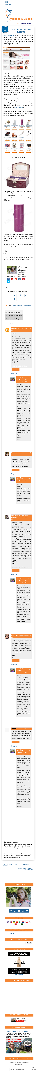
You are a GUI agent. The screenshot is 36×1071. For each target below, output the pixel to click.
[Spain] (17, 922)
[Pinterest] (23, 911)
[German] (14, 922)
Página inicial (26, 864)
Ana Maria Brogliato (22, 269)
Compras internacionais (18, 305)
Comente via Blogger (14, 312)
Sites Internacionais (18, 307)
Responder (15, 369)
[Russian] (27, 922)
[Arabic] (22, 924)
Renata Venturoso (16, 453)
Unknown (14, 328)
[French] (11, 922)
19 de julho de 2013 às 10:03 (23, 728)
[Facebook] (11, 911)
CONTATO (8, 4)
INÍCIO (7, 2)
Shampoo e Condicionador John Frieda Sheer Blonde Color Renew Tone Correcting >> (25, 868)
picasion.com (19, 974)
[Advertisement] (19, 999)
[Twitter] (27, 911)
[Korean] (19, 924)
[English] (8, 922)
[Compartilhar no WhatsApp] (20, 299)
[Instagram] (19, 911)
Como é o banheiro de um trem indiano (17, 1031)
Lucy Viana (14, 635)
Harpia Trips (12, 933)
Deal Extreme (8, 35)
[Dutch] (23, 922)
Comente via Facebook (14, 315)
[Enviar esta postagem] (6, 287)
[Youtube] (15, 911)
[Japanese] (30, 922)
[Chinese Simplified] (16, 924)
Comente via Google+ (14, 319)
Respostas (14, 373)
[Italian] (20, 922)
